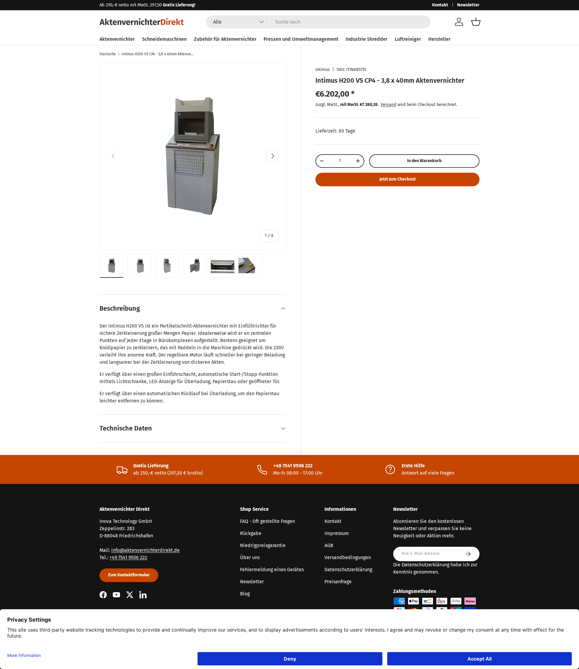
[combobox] (318, 21)
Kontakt (440, 5)
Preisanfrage (338, 581)
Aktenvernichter (117, 39)
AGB (328, 545)
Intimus (322, 69)
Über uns (250, 557)
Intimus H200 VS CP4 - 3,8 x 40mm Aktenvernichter (158, 54)
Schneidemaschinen (164, 39)
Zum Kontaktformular (129, 575)
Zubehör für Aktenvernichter (225, 39)
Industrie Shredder (367, 39)
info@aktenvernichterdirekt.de (145, 550)
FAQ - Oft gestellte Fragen (267, 521)
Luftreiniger (408, 39)
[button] (475, 21)
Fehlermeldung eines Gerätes (272, 569)
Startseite (108, 54)
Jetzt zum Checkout (397, 179)
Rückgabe (250, 533)
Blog (245, 594)
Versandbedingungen (347, 557)
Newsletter (468, 5)
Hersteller (439, 39)
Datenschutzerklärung (348, 569)
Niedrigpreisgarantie (263, 545)
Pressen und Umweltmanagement (301, 39)
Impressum (336, 533)
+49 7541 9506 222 (128, 557)
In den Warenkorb (424, 160)
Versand (388, 104)
